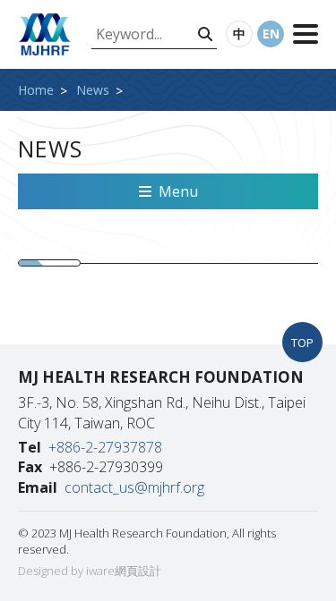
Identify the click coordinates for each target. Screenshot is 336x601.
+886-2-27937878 (105, 447)
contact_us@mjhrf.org (134, 487)
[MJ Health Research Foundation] (45, 34)
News (92, 89)
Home (36, 89)
